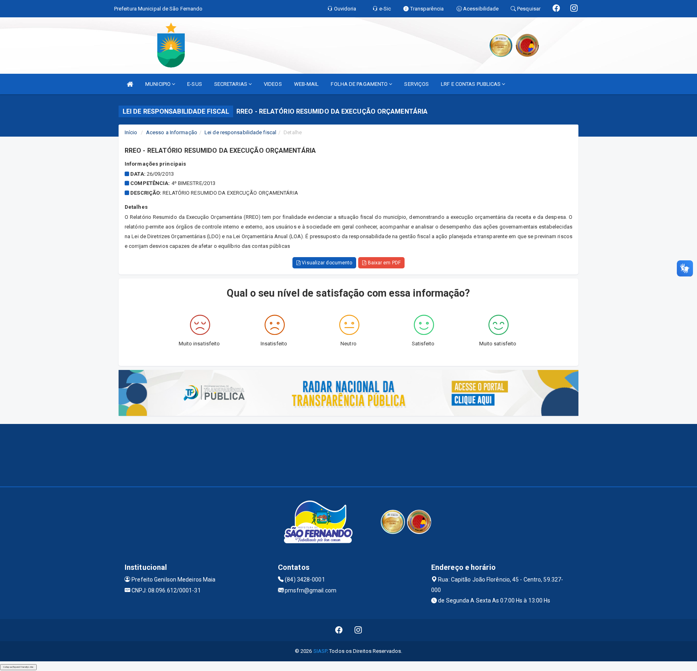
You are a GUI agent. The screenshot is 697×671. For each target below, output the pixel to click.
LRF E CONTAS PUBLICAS (471, 84)
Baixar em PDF (383, 263)
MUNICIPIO (158, 84)
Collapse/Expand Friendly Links (18, 667)
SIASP (320, 651)
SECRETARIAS (231, 84)
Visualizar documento (326, 263)
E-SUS (194, 84)
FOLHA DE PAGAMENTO (360, 84)
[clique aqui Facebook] (339, 630)
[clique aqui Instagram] (358, 630)
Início (131, 132)
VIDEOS (273, 84)
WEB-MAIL (306, 84)
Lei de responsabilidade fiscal (240, 132)
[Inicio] (130, 84)
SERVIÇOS (416, 84)
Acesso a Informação (171, 132)
